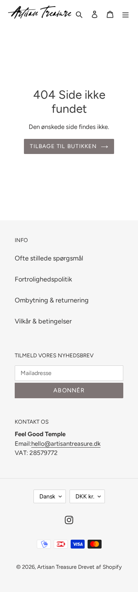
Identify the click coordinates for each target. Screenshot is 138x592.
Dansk (47, 496)
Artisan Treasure (57, 567)
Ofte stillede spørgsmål (49, 258)
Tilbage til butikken (63, 146)
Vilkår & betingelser (43, 321)
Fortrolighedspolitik (43, 279)
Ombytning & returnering (52, 300)
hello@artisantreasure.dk (65, 443)
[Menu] (125, 14)
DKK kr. (84, 496)
